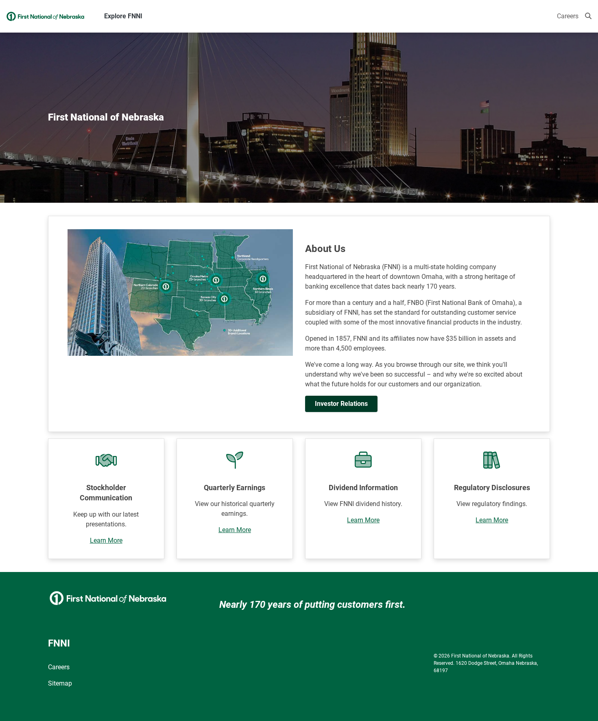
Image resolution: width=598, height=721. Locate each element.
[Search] (588, 16)
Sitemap (60, 683)
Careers (567, 16)
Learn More (106, 540)
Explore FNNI (123, 16)
